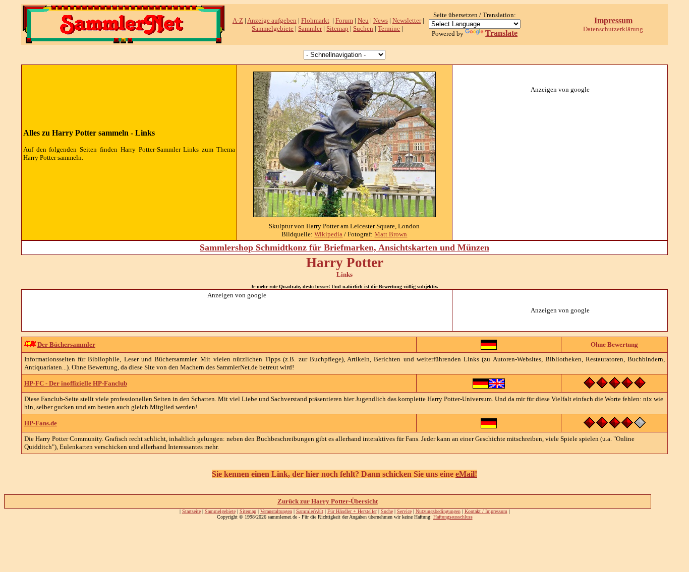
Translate (501, 33)
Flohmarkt (315, 20)
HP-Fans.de (40, 423)
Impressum (613, 20)
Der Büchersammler (66, 344)
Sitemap (337, 28)
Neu (363, 20)
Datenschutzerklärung (613, 29)
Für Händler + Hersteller (352, 511)
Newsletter (406, 20)
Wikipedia (328, 234)
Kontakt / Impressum (486, 511)
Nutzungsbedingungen (438, 511)
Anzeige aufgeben (272, 20)
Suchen (363, 28)
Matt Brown (390, 234)
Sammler (310, 28)
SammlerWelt (309, 511)
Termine (389, 28)
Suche (387, 511)
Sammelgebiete (273, 28)
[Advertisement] (560, 157)
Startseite (191, 511)
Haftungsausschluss (453, 517)
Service (404, 511)
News (380, 20)
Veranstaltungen (276, 511)
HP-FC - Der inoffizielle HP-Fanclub (75, 383)
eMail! (466, 474)
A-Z (238, 20)
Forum (344, 20)
